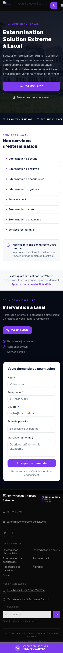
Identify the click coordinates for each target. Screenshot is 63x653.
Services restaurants (21, 229)
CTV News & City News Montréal (26, 589)
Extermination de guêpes (24, 189)
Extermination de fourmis (24, 168)
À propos (38, 566)
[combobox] (32, 429)
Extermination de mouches (25, 219)
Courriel (13, 406)
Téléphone (15, 392)
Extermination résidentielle (10, 551)
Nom (11, 377)
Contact (7, 575)
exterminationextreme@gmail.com (26, 521)
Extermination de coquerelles (26, 178)
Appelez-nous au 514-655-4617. (32, 284)
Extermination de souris (23, 158)
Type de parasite (19, 421)
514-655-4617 (33, 86)
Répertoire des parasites (11, 568)
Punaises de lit (18, 199)
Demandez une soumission (33, 97)
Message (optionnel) (20, 437)
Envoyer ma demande (32, 463)
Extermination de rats (21, 209)
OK (56, 614)
